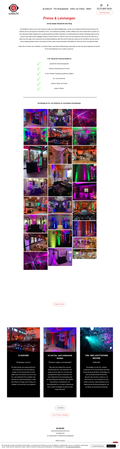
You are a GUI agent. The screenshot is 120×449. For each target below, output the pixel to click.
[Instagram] (101, 5)
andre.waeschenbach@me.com (60, 431)
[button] (47, 8)
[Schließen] (118, 446)
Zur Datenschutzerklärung (73, 447)
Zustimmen (111, 446)
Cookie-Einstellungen (98, 446)
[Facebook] (107, 5)
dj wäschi (60, 428)
